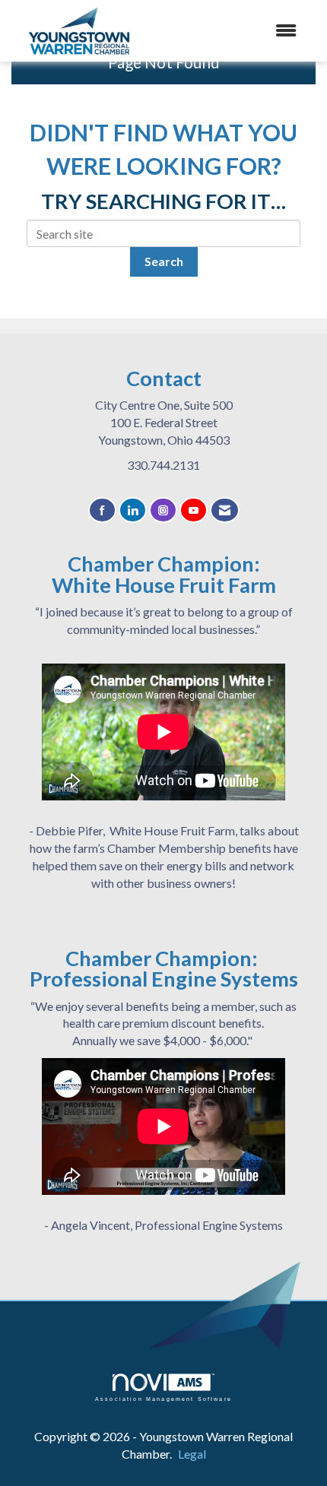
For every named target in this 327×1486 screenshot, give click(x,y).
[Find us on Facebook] (102, 510)
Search (163, 261)
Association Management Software (163, 1399)
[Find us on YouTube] (193, 510)
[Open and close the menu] (246, 30)
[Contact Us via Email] (225, 510)
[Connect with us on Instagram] (163, 510)
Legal (192, 1453)
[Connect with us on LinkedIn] (133, 510)
